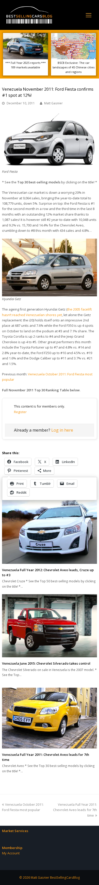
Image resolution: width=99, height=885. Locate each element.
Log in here (62, 430)
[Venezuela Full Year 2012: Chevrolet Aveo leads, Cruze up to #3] (49, 531)
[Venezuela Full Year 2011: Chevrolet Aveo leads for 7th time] (49, 718)
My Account (11, 853)
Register (20, 412)
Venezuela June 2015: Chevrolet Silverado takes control (46, 663)
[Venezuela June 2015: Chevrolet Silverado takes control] (49, 625)
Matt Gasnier (53, 103)
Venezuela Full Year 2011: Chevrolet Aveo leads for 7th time (75, 810)
